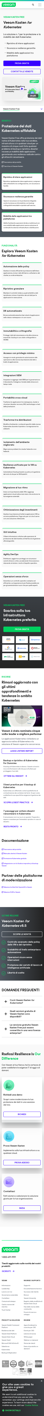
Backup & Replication (9, 1353)
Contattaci (5, 1298)
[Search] (33, 4)
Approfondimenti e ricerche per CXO (30, 1326)
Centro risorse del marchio (8, 1305)
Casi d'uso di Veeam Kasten (13, 166)
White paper (28, 1337)
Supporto (27, 1285)
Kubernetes (6, 1349)
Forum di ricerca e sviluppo (30, 1313)
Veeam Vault (6, 1340)
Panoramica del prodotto (12, 162)
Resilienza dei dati (8, 1330)
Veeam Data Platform (9, 1333)
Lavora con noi (7, 1292)
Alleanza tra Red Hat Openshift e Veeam (18, 887)
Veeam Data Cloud (8, 1337)
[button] (22, 1410)
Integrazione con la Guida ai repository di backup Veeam (20, 864)
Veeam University (30, 1298)
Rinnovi (26, 1295)
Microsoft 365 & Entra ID (10, 1343)
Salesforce (5, 1346)
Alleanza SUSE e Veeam (12, 892)
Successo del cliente (31, 1292)
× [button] (41, 1381)
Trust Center (6, 1310)
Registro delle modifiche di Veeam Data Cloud (33, 1302)
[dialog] (22, 1397)
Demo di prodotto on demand (31, 1347)
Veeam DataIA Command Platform (10, 1326)
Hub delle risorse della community (31, 1308)
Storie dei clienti (29, 1343)
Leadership (6, 1288)
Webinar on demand (31, 1340)
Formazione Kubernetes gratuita (15, 858)
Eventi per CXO (29, 1330)
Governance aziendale (10, 1295)
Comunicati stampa (8, 1301)
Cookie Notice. (31, 1405)
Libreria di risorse (30, 1333)
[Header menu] (39, 4)
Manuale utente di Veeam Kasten (15, 853)
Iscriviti (6, 1271)
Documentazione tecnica (33, 1288)
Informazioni (6, 1285)
